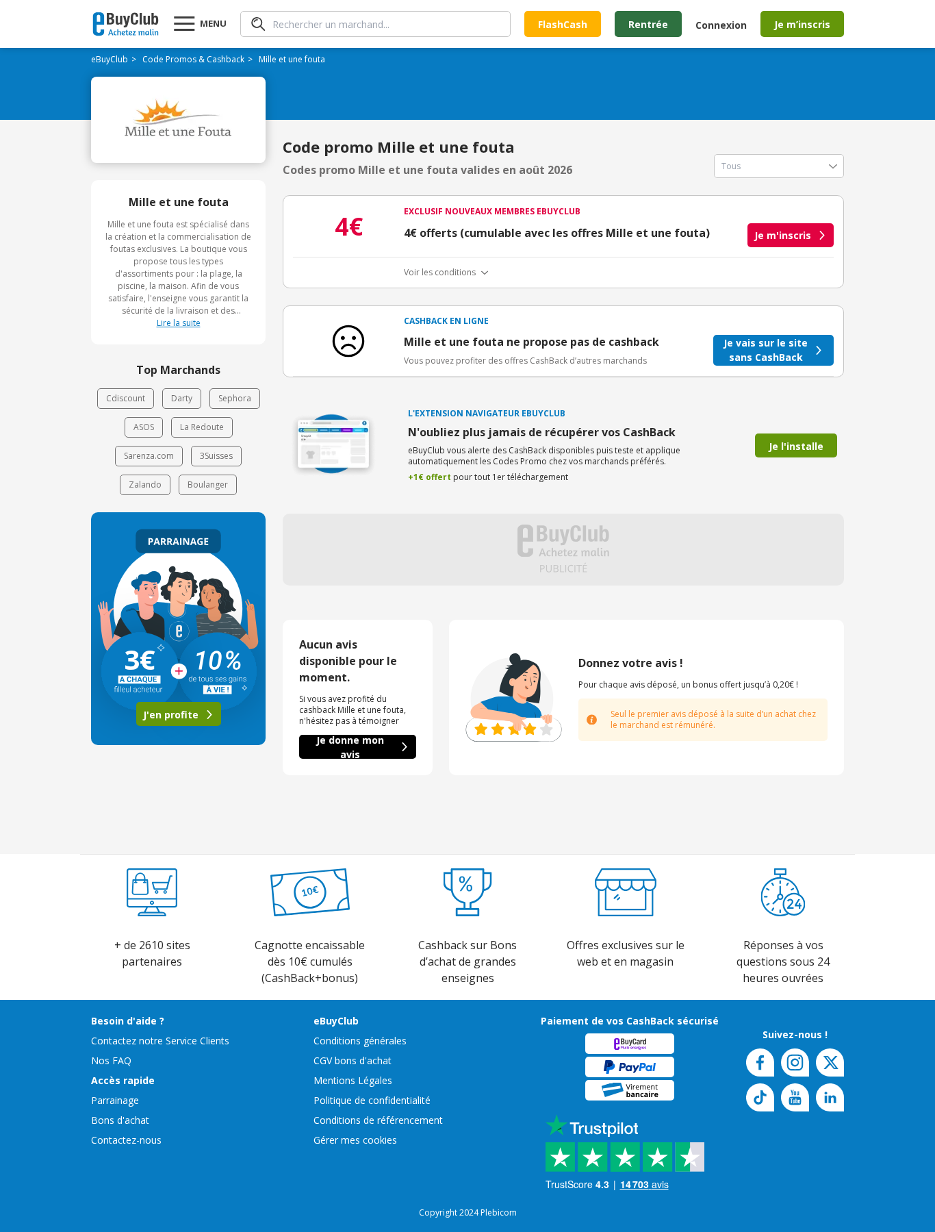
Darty (181, 398)
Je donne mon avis (350, 747)
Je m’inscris (802, 24)
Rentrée (648, 24)
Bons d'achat (120, 1120)
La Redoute (202, 427)
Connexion (721, 25)
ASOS (143, 427)
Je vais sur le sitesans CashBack (765, 350)
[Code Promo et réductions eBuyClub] (125, 24)
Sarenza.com (149, 456)
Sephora (234, 398)
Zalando (145, 484)
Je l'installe (796, 446)
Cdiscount (125, 398)
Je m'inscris (782, 235)
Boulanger (208, 484)
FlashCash (562, 24)
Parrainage (115, 1100)
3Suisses (216, 456)
